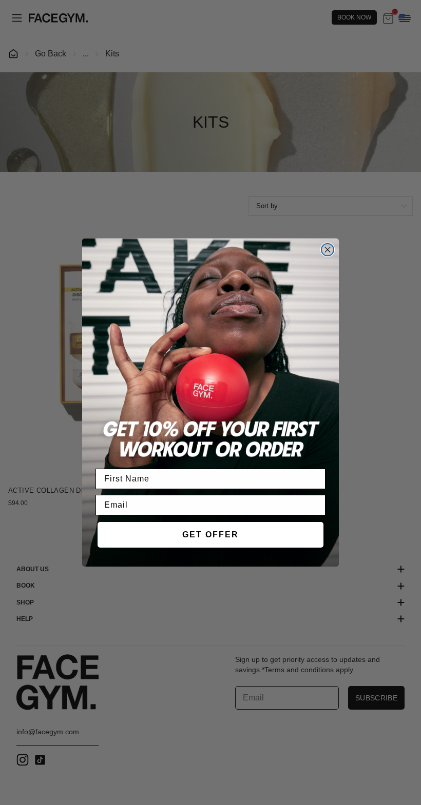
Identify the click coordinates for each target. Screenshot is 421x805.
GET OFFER (210, 534)
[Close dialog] (327, 250)
